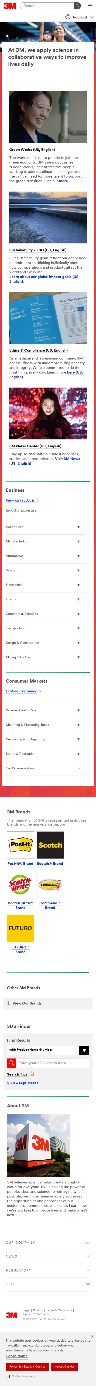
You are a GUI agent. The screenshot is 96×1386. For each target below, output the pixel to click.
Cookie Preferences (36, 1314)
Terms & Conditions (59, 1310)
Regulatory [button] (19, 1270)
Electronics (14, 585)
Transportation (16, 628)
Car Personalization (20, 768)
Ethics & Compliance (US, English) (38, 351)
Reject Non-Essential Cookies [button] (27, 1366)
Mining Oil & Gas (18, 657)
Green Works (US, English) (32, 150)
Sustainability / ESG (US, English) (37, 250)
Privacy (38, 1310)
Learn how (78, 1206)
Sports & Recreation (20, 754)
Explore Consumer (21, 691)
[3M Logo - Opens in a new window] (9, 5)
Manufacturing (16, 541)
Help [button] (11, 1284)
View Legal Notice (24, 1083)
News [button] (11, 1256)
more (63, 181)
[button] (21, 1376)
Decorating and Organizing (25, 739)
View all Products (20, 500)
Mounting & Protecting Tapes (27, 725)
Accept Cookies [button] (64, 1366)
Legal (26, 1310)
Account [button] (80, 17)
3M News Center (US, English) (35, 446)
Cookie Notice (16, 1356)
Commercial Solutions (22, 614)
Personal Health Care (21, 710)
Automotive (14, 556)
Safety (10, 570)
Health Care (14, 527)
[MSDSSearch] (11, 1063)
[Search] (77, 5)
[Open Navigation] (90, 6)
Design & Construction (22, 643)
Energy (11, 599)
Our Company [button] (20, 1243)
